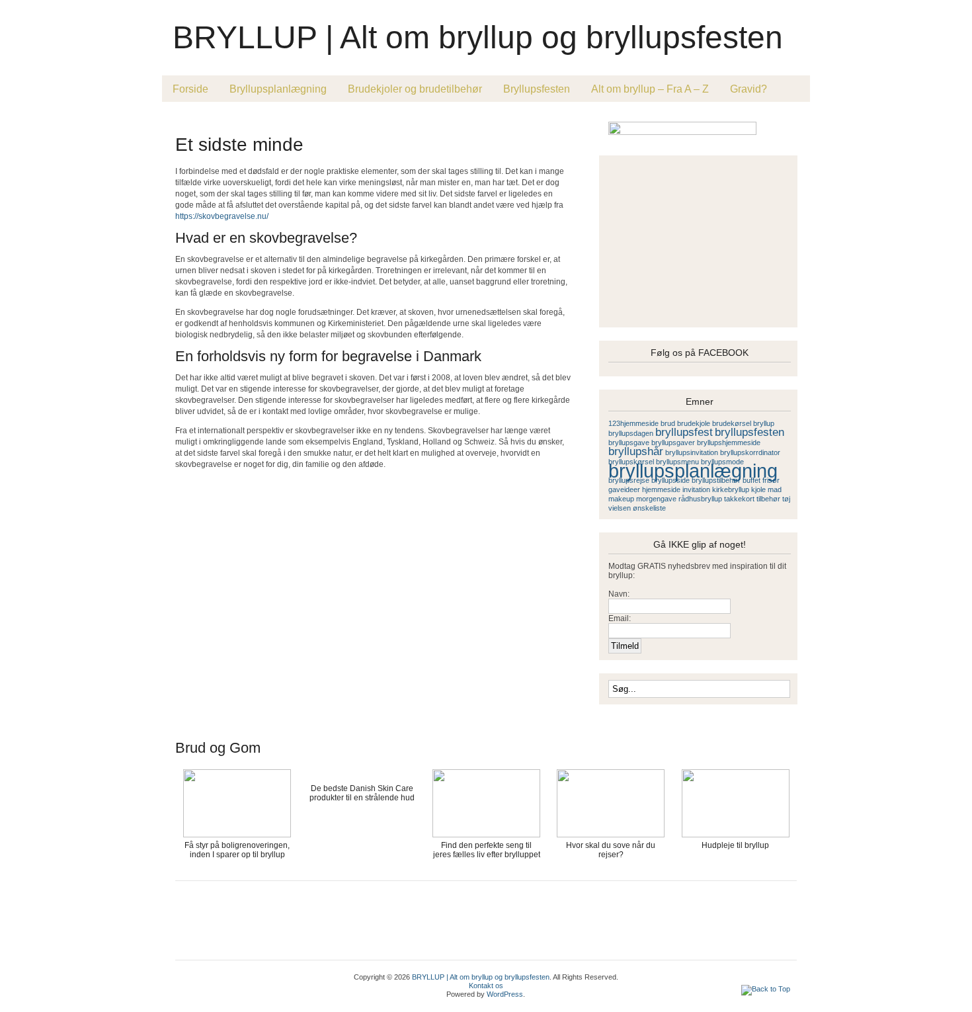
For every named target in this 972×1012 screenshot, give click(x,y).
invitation (696, 489)
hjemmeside (661, 489)
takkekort (739, 499)
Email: (619, 618)
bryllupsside (670, 480)
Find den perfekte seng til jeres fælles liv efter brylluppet (486, 850)
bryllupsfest (684, 432)
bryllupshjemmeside (728, 442)
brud (668, 423)
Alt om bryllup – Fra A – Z (650, 89)
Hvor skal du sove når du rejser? (610, 850)
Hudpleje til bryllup (735, 845)
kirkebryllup (730, 489)
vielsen (619, 508)
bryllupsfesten (749, 432)
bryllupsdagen (630, 433)
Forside (190, 89)
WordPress (505, 994)
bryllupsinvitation (691, 452)
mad (775, 489)
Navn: (618, 594)
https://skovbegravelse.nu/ (221, 216)
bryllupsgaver (673, 442)
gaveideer (624, 489)
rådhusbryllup (700, 499)
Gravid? (748, 89)
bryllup (763, 423)
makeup (621, 499)
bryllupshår (635, 451)
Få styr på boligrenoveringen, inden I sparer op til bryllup (237, 850)
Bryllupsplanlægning (278, 89)
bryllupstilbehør (716, 480)
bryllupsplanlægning (693, 471)
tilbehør (768, 499)
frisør (771, 480)
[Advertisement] (330, 120)
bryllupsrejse (628, 480)
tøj (786, 499)
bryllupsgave (628, 442)
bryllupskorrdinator (750, 452)
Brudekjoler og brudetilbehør (415, 89)
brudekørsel (731, 423)
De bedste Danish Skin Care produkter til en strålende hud (362, 793)
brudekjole (693, 423)
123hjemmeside (633, 423)
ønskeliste (649, 508)
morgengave (656, 499)
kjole (758, 489)
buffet (751, 480)
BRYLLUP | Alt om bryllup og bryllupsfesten (478, 37)
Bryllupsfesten (536, 89)
